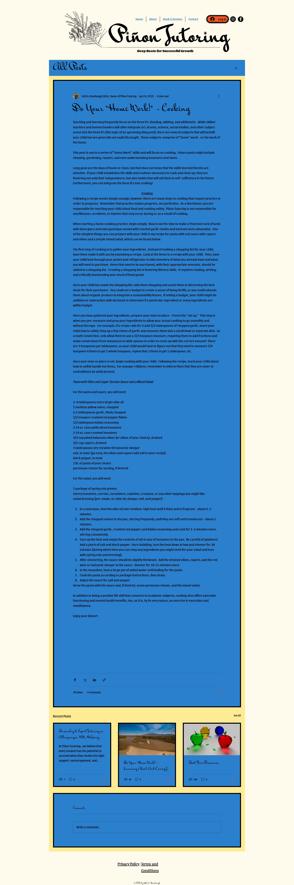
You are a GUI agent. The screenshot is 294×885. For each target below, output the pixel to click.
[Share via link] (104, 680)
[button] (153, 19)
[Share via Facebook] (75, 680)
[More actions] (218, 96)
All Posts (70, 68)
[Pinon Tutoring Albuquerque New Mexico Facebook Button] (240, 19)
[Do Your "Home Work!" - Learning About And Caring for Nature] (147, 739)
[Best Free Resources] (212, 739)
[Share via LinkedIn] (94, 680)
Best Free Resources (204, 763)
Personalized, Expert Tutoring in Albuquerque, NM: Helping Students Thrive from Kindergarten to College (81, 734)
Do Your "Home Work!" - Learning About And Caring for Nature (147, 766)
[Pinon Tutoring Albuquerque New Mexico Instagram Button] (233, 19)
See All (237, 715)
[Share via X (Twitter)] (85, 680)
